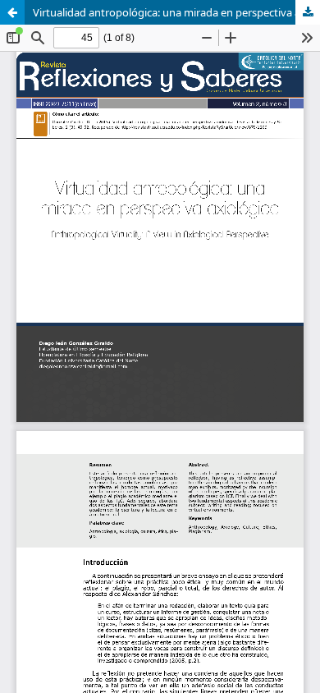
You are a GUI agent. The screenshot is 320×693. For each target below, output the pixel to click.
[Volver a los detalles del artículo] (12, 12)
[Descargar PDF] (307, 12)
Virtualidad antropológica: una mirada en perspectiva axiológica (176, 12)
